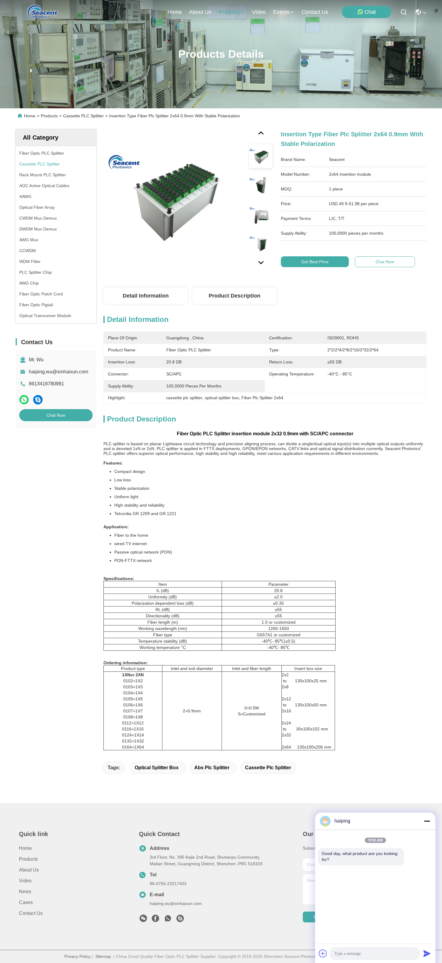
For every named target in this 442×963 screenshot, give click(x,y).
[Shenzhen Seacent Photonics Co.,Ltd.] (42, 12)
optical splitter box (157, 767)
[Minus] (427, 821)
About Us (29, 869)
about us (200, 12)
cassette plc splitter (268, 767)
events (281, 12)
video (259, 12)
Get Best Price (315, 262)
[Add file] (323, 953)
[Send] (427, 953)
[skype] (37, 399)
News (25, 891)
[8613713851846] (168, 920)
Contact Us (31, 913)
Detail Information (146, 296)
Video (25, 880)
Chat (370, 12)
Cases (26, 902)
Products (49, 115)
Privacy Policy (77, 956)
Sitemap (103, 956)
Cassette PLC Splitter (83, 115)
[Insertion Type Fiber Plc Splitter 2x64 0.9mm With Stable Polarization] (173, 199)
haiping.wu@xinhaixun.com (58, 371)
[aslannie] (180, 920)
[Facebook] (155, 920)
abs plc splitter (211, 767)
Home (174, 12)
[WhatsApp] (24, 399)
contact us (315, 12)
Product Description (234, 296)
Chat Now (56, 415)
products (229, 12)
